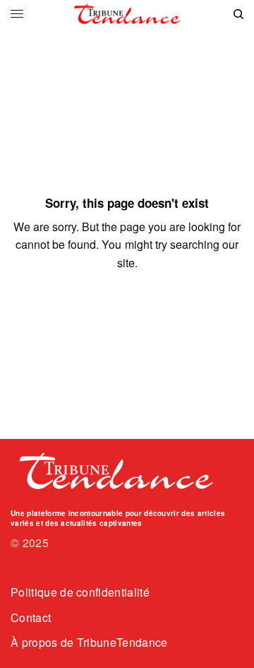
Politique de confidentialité (80, 592)
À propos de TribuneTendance (89, 642)
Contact (31, 617)
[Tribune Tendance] (127, 14)
